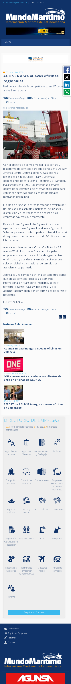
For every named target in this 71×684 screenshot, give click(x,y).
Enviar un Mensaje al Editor (43, 98)
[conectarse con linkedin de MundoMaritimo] (67, 84)
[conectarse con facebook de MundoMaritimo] (67, 69)
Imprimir (12, 102)
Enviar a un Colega (16, 98)
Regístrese (12, 637)
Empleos (11, 642)
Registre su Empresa (34, 612)
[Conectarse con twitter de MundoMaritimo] (67, 77)
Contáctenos (13, 628)
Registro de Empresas (17, 633)
